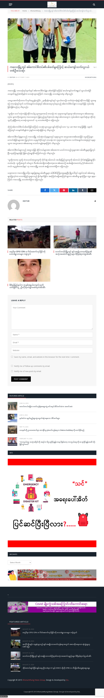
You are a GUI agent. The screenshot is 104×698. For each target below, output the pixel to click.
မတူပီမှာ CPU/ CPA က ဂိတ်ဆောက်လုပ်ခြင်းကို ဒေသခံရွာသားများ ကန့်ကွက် (27, 252)
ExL (67, 680)
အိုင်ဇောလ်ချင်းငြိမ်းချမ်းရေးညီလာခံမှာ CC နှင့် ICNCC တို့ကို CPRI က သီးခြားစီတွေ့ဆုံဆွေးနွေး (56, 668)
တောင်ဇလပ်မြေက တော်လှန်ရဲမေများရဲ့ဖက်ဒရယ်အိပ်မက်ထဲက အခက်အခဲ (46, 406)
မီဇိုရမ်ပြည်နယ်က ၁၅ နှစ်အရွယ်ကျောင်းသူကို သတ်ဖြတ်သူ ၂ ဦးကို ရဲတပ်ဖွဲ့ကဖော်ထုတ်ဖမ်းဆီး (27, 286)
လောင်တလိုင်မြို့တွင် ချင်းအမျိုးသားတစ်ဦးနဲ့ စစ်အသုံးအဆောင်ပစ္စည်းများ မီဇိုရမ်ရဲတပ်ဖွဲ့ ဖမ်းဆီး (73, 252)
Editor (12, 77)
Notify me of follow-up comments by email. (32, 366)
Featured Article (17, 396)
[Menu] (10, 4)
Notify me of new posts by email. (27, 371)
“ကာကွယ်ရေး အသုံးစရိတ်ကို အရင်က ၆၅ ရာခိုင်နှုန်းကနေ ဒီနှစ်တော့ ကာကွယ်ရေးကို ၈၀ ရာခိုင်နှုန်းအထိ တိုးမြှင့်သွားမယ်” (57, 443)
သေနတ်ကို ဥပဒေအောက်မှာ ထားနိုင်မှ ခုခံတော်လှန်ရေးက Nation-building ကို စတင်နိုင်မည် (52, 430)
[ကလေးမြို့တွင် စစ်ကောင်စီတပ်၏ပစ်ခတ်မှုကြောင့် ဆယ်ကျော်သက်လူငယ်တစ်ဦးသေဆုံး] (52, 40)
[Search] (93, 4)
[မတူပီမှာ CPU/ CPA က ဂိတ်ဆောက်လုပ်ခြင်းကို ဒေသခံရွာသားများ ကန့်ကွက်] (29, 237)
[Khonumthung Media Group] (52, 4)
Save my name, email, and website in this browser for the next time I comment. (46, 357)
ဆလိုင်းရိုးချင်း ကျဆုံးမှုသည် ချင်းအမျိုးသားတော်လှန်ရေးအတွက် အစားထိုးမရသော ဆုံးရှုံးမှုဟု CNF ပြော (56, 645)
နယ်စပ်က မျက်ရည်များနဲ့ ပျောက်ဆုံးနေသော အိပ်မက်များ (40, 418)
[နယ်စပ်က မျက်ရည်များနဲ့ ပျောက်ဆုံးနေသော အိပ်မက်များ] (12, 418)
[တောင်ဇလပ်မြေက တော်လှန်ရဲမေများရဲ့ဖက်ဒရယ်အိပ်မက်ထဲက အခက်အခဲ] (12, 406)
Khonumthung (90, 77)
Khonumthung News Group (34, 680)
